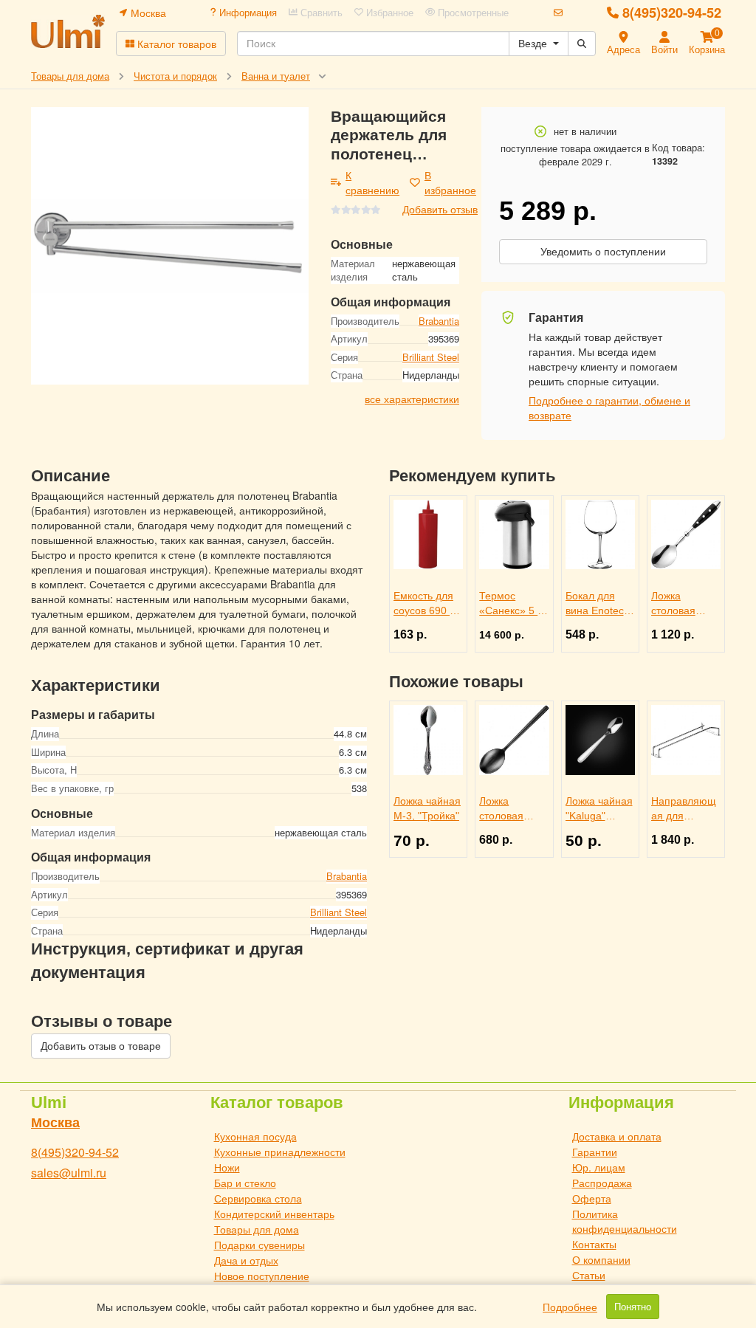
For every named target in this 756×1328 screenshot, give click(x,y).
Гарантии (594, 1151)
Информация (246, 12)
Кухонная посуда (255, 1136)
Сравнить (320, 12)
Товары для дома (256, 1229)
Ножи (227, 1167)
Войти (664, 49)
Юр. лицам (598, 1167)
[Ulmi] (68, 31)
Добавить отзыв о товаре (101, 1046)
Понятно (632, 1306)
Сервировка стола (258, 1198)
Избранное (388, 12)
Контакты (594, 1243)
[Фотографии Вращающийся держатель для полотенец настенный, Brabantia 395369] (170, 246)
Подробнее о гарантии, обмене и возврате (609, 407)
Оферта (591, 1198)
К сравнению (372, 182)
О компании (601, 1259)
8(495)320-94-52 (671, 12)
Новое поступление (261, 1275)
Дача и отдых (246, 1260)
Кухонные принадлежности (280, 1151)
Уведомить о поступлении (603, 252)
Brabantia (439, 321)
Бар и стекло (245, 1182)
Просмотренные (472, 12)
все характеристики (412, 398)
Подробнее (570, 1306)
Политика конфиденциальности (624, 1221)
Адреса (623, 49)
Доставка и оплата (617, 1136)
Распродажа (602, 1182)
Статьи (588, 1274)
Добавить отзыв (440, 209)
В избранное (450, 182)
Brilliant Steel (430, 357)
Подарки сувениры (259, 1244)
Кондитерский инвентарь (274, 1213)
